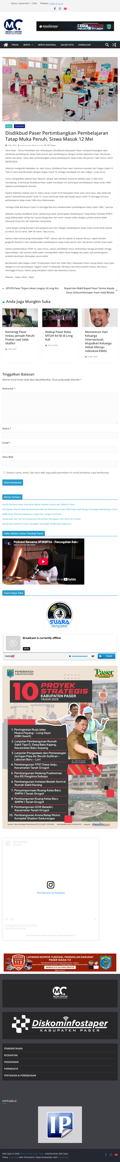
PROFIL (15, 44)
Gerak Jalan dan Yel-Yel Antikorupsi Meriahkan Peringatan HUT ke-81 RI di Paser (41, 519)
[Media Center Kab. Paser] (5, 44)
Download (84, 44)
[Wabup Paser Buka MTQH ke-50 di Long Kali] (60, 310)
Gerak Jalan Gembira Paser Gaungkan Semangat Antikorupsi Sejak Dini (37, 523)
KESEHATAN (11, 1055)
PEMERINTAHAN (13, 1048)
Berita (8, 126)
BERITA (26, 44)
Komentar (8, 388)
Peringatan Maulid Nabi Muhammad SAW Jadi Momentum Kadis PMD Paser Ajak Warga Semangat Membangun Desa (59, 509)
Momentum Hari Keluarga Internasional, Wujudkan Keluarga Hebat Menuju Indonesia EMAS (98, 341)
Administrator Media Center (31, 145)
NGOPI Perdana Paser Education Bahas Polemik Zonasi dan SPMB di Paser (38, 504)
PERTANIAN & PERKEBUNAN (20, 1075)
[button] (32, 45)
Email (6, 442)
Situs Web (7, 457)
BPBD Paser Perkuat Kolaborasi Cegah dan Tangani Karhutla (31, 514)
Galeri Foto (67, 44)
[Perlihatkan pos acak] (114, 44)
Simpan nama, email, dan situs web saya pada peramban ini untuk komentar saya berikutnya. (57, 472)
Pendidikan (19, 126)
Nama (6, 428)
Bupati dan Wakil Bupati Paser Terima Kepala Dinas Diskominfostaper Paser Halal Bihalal (89, 290)
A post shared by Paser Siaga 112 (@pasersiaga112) (50, 935)
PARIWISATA (11, 1068)
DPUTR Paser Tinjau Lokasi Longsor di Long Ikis (32, 288)
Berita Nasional (47, 44)
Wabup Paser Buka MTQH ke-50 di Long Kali (59, 335)
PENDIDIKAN (11, 1062)
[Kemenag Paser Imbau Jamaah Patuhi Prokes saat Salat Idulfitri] (20, 310)
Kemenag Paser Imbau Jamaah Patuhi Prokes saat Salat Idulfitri (20, 337)
